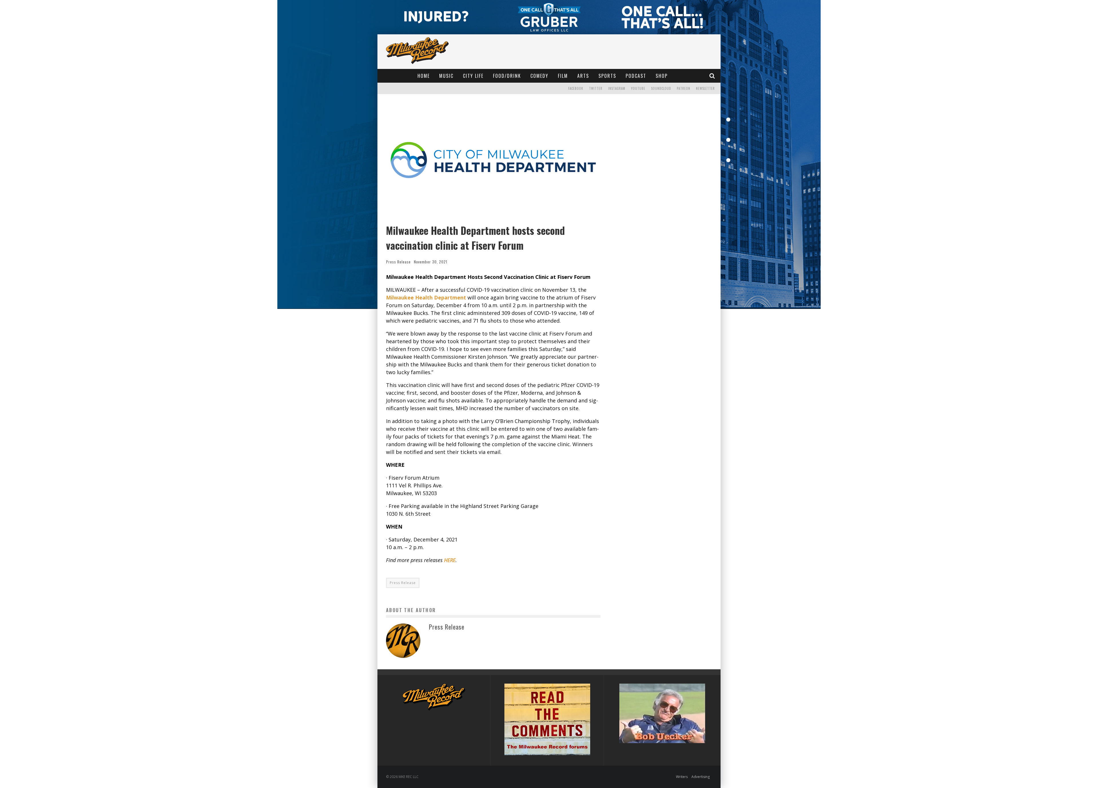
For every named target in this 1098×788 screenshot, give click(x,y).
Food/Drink (507, 75)
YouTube (638, 88)
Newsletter (705, 88)
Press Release (398, 262)
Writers (682, 776)
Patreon (683, 88)
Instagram (616, 88)
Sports (607, 75)
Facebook (575, 88)
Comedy (539, 75)
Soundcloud (661, 88)
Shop (662, 75)
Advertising (700, 776)
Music (446, 75)
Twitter (595, 88)
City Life (473, 75)
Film (563, 75)
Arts (583, 75)
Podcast (636, 75)
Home (423, 75)
